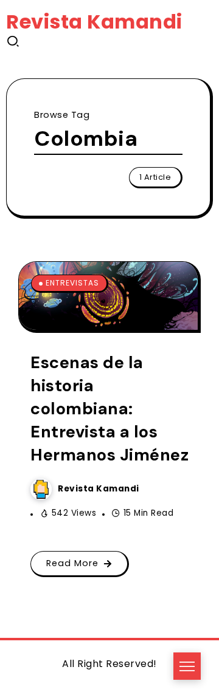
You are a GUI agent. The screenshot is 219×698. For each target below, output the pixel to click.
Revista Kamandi (94, 21)
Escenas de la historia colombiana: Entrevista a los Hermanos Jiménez (109, 408)
